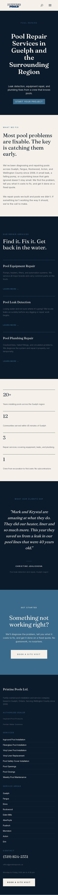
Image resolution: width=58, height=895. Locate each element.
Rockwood (8, 809)
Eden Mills (7, 815)
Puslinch (6, 825)
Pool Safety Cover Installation (16, 761)
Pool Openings (9, 766)
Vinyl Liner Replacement (13, 756)
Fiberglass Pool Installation (14, 745)
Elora (5, 804)
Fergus (6, 799)
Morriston (7, 831)
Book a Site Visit (29, 654)
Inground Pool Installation (14, 739)
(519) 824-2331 (15, 856)
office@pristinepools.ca (13, 864)
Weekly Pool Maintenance (14, 777)
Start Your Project (29, 101)
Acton (5, 836)
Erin (4, 841)
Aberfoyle (7, 820)
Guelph (6, 793)
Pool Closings (9, 772)
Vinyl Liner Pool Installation (14, 750)
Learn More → (11, 289)
